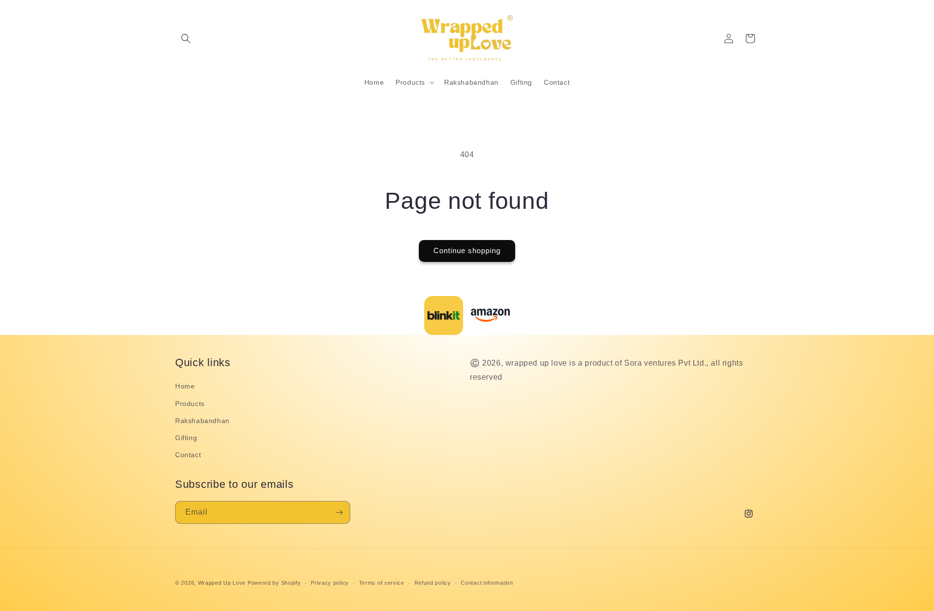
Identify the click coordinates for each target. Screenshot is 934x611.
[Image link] (443, 315)
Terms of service (381, 582)
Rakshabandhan (202, 420)
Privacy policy (330, 582)
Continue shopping (467, 250)
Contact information (487, 582)
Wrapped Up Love (222, 583)
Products (190, 403)
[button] (186, 38)
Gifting (186, 437)
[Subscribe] (339, 512)
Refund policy (432, 582)
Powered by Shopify (274, 583)
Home (185, 386)
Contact (188, 454)
